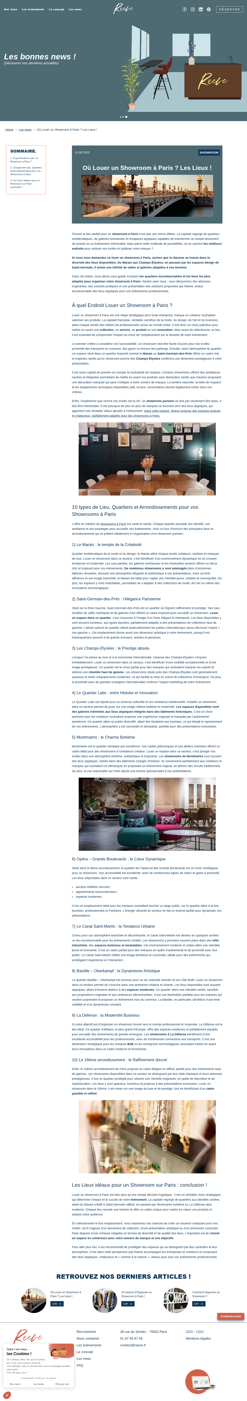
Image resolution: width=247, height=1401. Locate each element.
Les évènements (33, 9)
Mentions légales (198, 1338)
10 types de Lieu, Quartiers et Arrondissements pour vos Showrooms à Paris (26, 171)
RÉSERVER (229, 9)
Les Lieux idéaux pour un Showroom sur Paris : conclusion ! (25, 183)
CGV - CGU (195, 1332)
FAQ (80, 1365)
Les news (75, 9)
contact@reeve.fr (133, 1345)
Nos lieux (10, 9)
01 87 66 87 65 (131, 1338)
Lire (54, 1303)
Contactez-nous (231, 1316)
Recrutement (86, 1332)
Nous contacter (88, 1338)
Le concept (56, 9)
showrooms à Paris (113, 524)
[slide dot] (120, 117)
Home (9, 129)
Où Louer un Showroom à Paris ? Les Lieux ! (67, 129)
